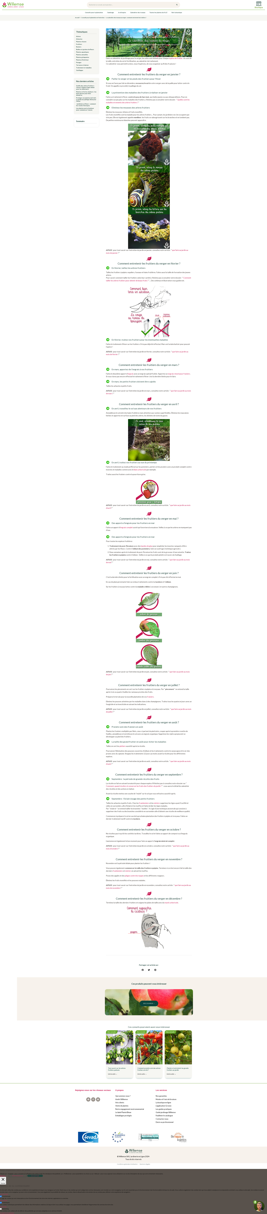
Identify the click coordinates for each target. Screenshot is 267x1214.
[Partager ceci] (143, 970)
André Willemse (121, 1099)
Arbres (78, 36)
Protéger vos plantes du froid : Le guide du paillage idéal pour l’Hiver (86, 99)
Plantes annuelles (82, 55)
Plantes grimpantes (82, 57)
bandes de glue (146, 546)
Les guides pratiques (164, 1109)
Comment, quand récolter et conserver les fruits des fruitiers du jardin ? (134, 786)
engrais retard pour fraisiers (179, 374)
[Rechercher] (177, 5)
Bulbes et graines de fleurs (85, 49)
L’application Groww (163, 1106)
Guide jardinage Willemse (166, 1112)
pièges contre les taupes (134, 876)
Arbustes (79, 39)
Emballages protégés (123, 1115)
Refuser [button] (2, 1176)
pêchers (123, 746)
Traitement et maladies (84, 68)
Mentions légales (145, 1164)
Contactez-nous (162, 1119)
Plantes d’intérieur (82, 60)
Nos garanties (161, 1096)
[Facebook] (88, 1099)
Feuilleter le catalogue (164, 1115)
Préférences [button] (17, 1176)
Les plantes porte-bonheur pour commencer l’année (85, 109)
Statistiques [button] (3, 1200)
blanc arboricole (140, 470)
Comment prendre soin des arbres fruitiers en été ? (149, 1071)
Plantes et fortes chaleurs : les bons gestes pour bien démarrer (86, 93)
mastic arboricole (171, 903)
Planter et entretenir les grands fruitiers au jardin (178, 1071)
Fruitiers (79, 44)
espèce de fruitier (176, 58)
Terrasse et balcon (82, 65)
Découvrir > (149, 1003)
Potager (78, 62)
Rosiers (78, 47)
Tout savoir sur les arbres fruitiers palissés (117, 1071)
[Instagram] (93, 1099)
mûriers (157, 803)
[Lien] (13, 4)
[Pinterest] (98, 1099)
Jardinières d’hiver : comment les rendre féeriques (86, 104)
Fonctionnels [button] (4, 1194)
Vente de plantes (121, 1106)
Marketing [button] (3, 1207)
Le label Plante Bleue (123, 1112)
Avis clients (119, 1102)
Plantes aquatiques (82, 52)
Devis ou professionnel (164, 1122)
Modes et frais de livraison (166, 1099)
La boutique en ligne (163, 1102)
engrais (131, 374)
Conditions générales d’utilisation (127, 1164)
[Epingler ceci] (155, 970)
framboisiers (144, 803)
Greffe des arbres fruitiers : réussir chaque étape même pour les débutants (85, 87)
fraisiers (150, 697)
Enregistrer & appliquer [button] (7, 1213)
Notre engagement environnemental (129, 1109)
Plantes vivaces (81, 41)
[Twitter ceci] (149, 970)
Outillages (79, 70)
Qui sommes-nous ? (122, 1096)
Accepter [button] (35, 1176)
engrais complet (126, 527)
